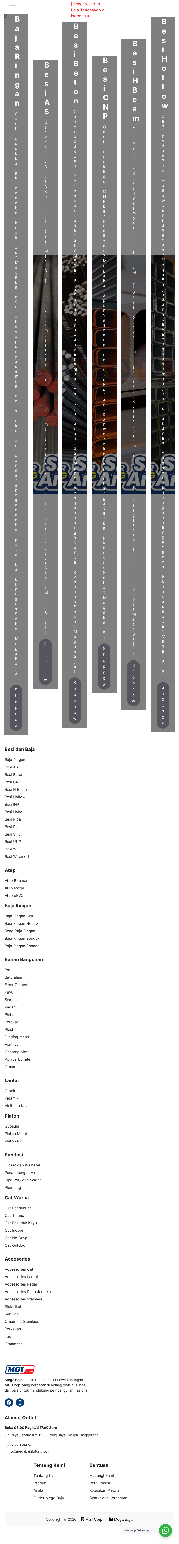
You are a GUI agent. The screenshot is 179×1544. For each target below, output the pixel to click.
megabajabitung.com (33, 1451)
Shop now (16, 708)
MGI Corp (94, 1519)
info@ (11, 1451)
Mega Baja (123, 1519)
